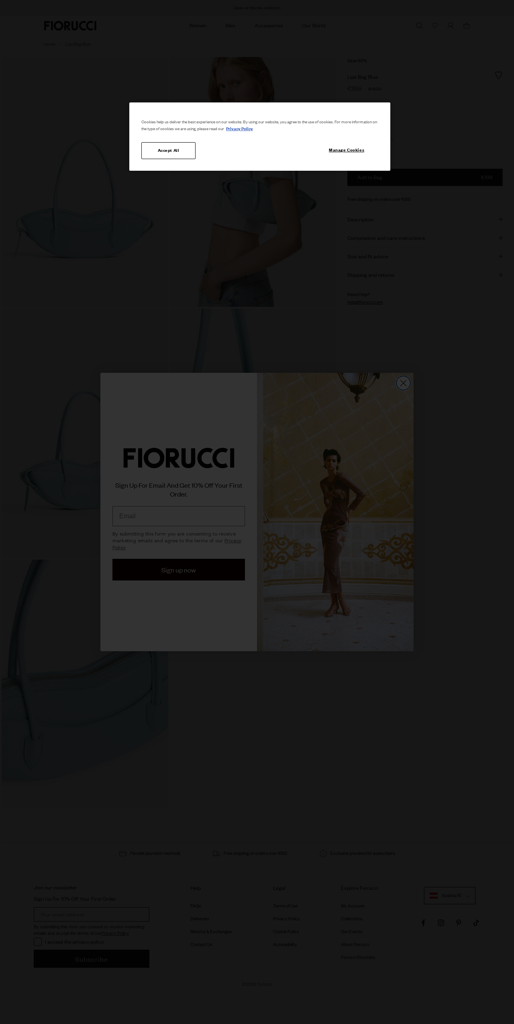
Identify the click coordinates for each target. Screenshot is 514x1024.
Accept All (168, 150)
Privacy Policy (239, 128)
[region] (259, 136)
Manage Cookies (346, 150)
